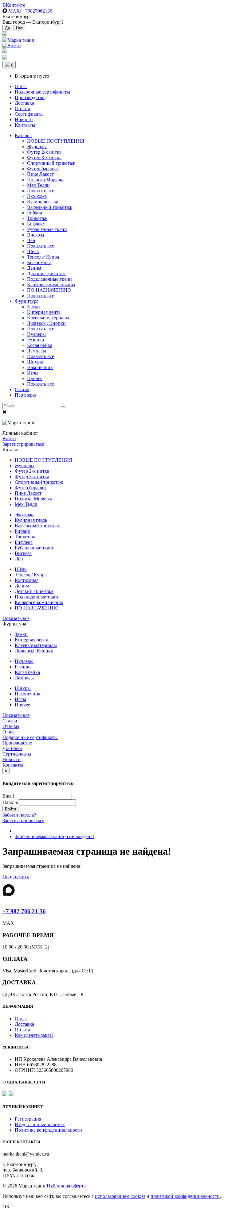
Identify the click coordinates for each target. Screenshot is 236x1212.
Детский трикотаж (46, 273)
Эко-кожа (37, 196)
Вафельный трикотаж (49, 207)
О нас (21, 86)
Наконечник (40, 367)
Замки (33, 306)
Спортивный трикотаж (51, 163)
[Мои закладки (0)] (4, 34)
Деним (34, 268)
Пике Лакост (40, 174)
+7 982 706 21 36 (24, 911)
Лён (31, 240)
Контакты (25, 125)
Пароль (10, 802)
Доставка (24, 103)
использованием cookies (120, 1196)
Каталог (23, 135)
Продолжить (15, 876)
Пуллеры (36, 334)
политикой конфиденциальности (185, 1196)
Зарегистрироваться (23, 444)
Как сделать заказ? (34, 1035)
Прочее (34, 378)
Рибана (34, 212)
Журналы (37, 146)
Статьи (22, 389)
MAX (29, 10)
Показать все (40, 190)
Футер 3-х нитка (44, 157)
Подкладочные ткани (49, 279)
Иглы (32, 372)
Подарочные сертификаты (42, 91)
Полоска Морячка (46, 179)
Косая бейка (39, 345)
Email (8, 795)
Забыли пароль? (19, 815)
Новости (24, 119)
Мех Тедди (38, 185)
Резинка (35, 339)
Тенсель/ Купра (43, 257)
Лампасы (36, 350)
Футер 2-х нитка (44, 152)
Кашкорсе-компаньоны (51, 284)
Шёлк (33, 251)
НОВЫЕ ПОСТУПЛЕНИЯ (56, 141)
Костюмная (39, 262)
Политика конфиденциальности (48, 1130)
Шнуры (35, 361)
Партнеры (25, 395)
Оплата (22, 108)
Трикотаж (37, 218)
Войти (9, 438)
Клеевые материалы (48, 317)
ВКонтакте (13, 5)
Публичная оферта (66, 1185)
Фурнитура (26, 301)
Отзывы (10, 726)
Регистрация (28, 1119)
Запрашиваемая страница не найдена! (54, 836)
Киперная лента (44, 312)
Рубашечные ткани (47, 229)
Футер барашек (43, 168)
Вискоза (35, 234)
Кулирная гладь (43, 201)
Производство (30, 97)
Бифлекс (36, 223)
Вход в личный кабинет (40, 1124)
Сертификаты (29, 114)
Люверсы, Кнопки (46, 323)
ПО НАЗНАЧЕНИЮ (49, 290)
